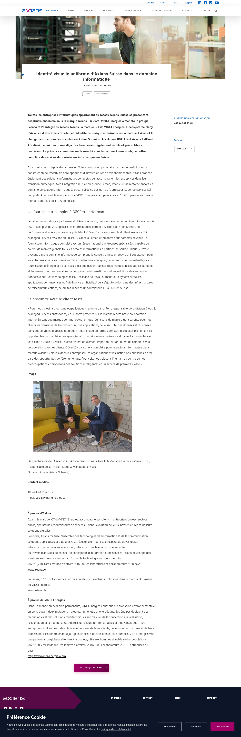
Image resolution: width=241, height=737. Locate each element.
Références (187, 11)
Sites (176, 3)
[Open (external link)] (17, 698)
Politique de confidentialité (116, 729)
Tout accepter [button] (222, 726)
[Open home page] (32, 10)
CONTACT (181, 148)
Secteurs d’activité (133, 11)
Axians (71, 11)
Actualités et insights (162, 11)
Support (188, 3)
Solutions (88, 11)
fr (205, 10)
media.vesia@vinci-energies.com (48, 497)
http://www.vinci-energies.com (47, 656)
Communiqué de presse (91, 667)
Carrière (150, 3)
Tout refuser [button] (196, 726)
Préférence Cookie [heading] (26, 718)
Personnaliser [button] (170, 726)
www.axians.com (38, 569)
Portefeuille (109, 11)
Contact (164, 3)
